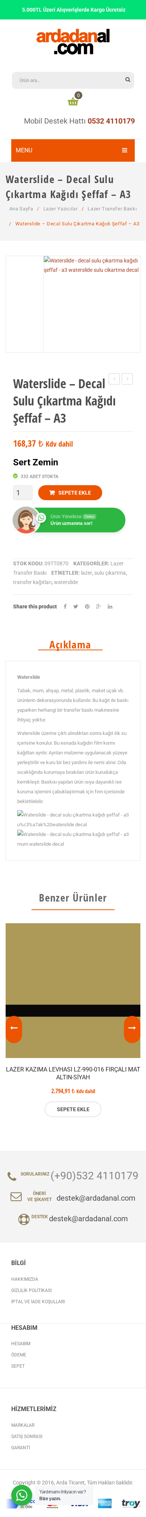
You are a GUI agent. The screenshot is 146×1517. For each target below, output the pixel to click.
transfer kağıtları (32, 582)
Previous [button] (14, 1029)
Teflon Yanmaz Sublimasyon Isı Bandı (127, 380)
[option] (73, 1020)
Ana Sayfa (21, 209)
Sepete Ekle (74, 493)
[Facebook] (65, 607)
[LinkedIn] (110, 607)
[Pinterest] (87, 607)
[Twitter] (75, 607)
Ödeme (18, 1355)
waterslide (66, 582)
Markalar (22, 1425)
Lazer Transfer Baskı (112, 209)
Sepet (18, 1366)
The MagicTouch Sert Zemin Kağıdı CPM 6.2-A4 (114, 380)
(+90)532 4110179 (95, 1176)
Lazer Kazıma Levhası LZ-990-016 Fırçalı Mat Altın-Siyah (73, 1073)
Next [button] (132, 1029)
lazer (86, 573)
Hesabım (20, 1343)
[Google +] (98, 607)
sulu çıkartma (110, 573)
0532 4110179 (111, 120)
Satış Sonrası (26, 1436)
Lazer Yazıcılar (60, 209)
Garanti (20, 1447)
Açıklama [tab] (70, 644)
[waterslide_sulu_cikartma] (92, 304)
